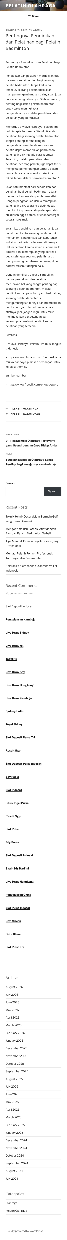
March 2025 (14, 1117)
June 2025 (12, 1094)
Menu (35, 16)
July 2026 (12, 994)
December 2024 (16, 1140)
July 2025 (12, 1086)
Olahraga (11, 1203)
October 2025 (15, 1063)
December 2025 (16, 1048)
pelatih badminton (25, 414)
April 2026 (13, 1017)
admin (37, 30)
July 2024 (12, 1178)
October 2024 (15, 1155)
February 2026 (15, 1033)
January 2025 (14, 1132)
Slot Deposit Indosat (19, 606)
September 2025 (17, 1071)
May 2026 (12, 1010)
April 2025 (13, 1109)
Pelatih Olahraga (31, 5)
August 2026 (14, 987)
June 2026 (12, 1002)
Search (10, 483)
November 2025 (16, 1056)
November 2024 (16, 1148)
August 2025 (14, 1079)
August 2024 (14, 1171)
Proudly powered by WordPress (24, 1230)
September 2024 (17, 1163)
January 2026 (14, 1040)
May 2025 (12, 1102)
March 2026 (14, 1025)
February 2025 (15, 1125)
